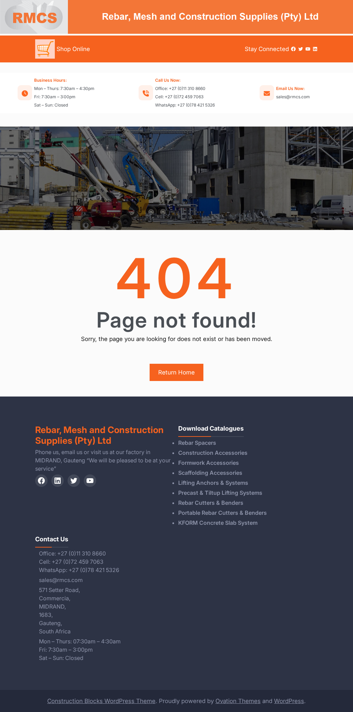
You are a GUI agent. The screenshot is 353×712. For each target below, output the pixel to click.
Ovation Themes (238, 701)
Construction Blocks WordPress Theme (101, 701)
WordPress (289, 701)
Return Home (176, 372)
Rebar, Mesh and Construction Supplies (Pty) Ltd (99, 435)
